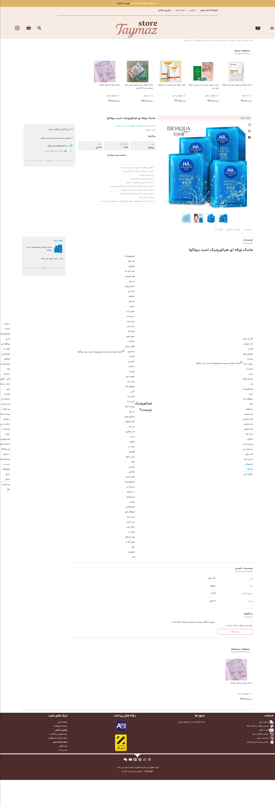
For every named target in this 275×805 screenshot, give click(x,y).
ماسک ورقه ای (222, 40)
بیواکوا (148, 129)
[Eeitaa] (135, 759)
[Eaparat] (140, 759)
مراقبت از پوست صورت (238, 40)
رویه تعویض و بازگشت (58, 734)
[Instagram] (17, 28)
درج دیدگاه (235, 632)
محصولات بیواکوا (248, 467)
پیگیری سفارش (164, 10)
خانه (251, 40)
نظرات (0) (218, 229)
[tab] (248, 230)
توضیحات (248, 229)
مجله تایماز (180, 10)
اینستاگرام (63, 746)
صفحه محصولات (60, 726)
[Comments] (125, 759)
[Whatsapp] (144, 759)
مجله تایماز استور (60, 742)
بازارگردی (192, 10)
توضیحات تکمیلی (233, 229)
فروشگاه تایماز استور (209, 10)
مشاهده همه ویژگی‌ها (116, 155)
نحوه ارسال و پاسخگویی (57, 738)
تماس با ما (63, 750)
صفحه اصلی (62, 722)
